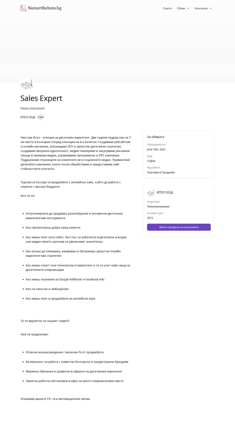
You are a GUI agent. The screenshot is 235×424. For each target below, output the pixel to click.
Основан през (155, 213)
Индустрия (153, 201)
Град (149, 156)
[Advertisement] (117, 40)
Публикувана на (156, 144)
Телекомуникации (158, 206)
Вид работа (153, 167)
